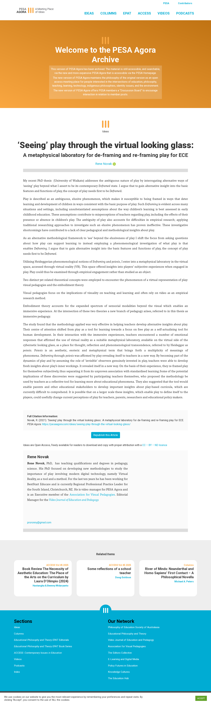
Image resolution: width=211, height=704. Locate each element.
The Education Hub (118, 678)
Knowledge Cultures (119, 671)
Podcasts (185, 13)
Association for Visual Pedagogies (92, 494)
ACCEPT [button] (201, 698)
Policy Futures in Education (123, 665)
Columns (108, 13)
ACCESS (144, 13)
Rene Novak (103, 164)
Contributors (185, 3)
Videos (164, 13)
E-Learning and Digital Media (123, 659)
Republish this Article (105, 435)
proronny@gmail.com (39, 522)
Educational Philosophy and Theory (127, 633)
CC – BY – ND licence (154, 445)
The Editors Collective (120, 652)
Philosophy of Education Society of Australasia (133, 627)
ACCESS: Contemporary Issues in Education (38, 652)
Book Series (43, 646)
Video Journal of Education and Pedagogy (131, 639)
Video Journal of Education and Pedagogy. (74, 499)
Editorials (41, 639)
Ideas (89, 13)
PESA (166, 3)
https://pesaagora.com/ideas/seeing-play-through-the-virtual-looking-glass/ (86, 424)
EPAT (127, 13)
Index (17, 671)
